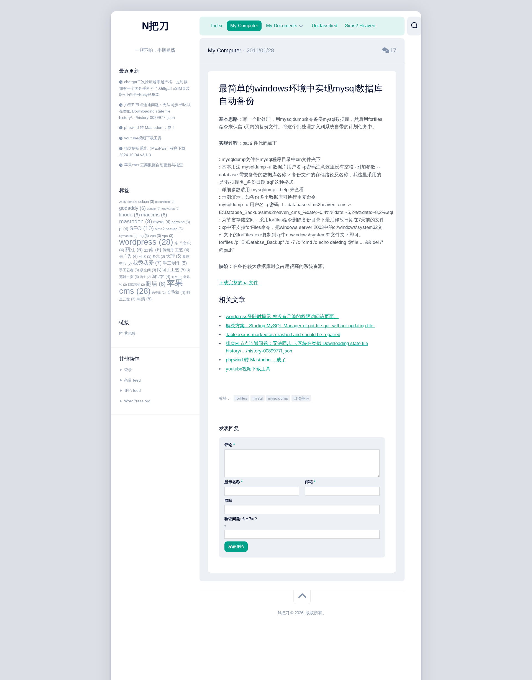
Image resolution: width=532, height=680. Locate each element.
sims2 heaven (169, 229)
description (165, 201)
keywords (171, 208)
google (153, 208)
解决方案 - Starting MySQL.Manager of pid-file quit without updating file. (300, 325)
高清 (144, 298)
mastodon (135, 221)
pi (123, 229)
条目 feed (132, 380)
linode (129, 215)
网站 (228, 500)
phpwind (181, 222)
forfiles (241, 398)
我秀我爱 (147, 263)
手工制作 (175, 262)
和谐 (145, 256)
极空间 (148, 270)
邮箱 (310, 482)
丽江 (134, 249)
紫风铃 (130, 333)
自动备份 (301, 398)
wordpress (146, 241)
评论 (229, 445)
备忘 (158, 256)
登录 (128, 369)
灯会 (177, 276)
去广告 (128, 256)
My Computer (244, 25)
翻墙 (156, 284)
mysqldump (278, 398)
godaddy (132, 208)
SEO (141, 228)
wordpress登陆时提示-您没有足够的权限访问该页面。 (282, 316)
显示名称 (233, 482)
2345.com (128, 201)
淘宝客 (161, 276)
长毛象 (176, 292)
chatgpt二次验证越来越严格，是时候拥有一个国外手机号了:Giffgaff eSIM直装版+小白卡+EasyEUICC (154, 88)
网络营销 (136, 284)
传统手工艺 (175, 250)
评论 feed (132, 390)
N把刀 (155, 26)
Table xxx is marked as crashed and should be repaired (283, 334)
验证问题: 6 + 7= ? (240, 519)
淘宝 (145, 276)
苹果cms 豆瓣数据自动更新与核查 (153, 165)
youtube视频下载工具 (143, 138)
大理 (173, 256)
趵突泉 (159, 292)
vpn (155, 236)
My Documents (281, 25)
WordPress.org (137, 401)
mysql (161, 222)
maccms (154, 215)
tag (144, 236)
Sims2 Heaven (360, 25)
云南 (152, 249)
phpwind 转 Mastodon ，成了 (149, 127)
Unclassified (324, 25)
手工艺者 (129, 270)
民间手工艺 (171, 269)
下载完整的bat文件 (238, 282)
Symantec (128, 235)
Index (216, 25)
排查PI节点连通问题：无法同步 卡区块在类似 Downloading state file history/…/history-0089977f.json (155, 111)
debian (146, 202)
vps (167, 236)
